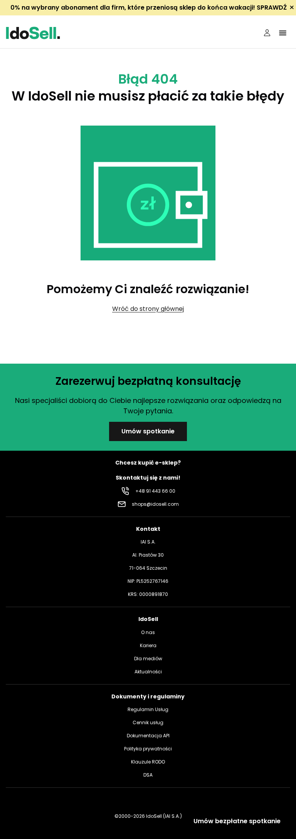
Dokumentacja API (148, 735)
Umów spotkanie (148, 431)
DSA (148, 775)
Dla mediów (148, 658)
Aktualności (148, 671)
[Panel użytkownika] (267, 32)
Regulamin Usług (148, 709)
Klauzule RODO (148, 761)
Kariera (148, 645)
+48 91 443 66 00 (155, 491)
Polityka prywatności (148, 748)
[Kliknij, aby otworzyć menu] (282, 32)
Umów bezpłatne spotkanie (237, 821)
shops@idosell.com (155, 504)
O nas (148, 632)
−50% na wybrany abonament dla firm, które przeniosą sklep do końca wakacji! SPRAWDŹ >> (149, 7)
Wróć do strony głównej (148, 308)
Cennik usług (148, 722)
